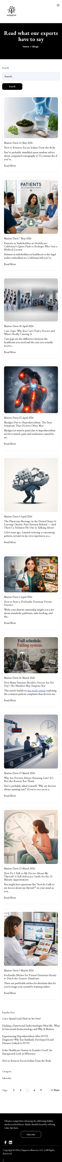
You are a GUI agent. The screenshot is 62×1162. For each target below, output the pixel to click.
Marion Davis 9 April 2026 (18, 516)
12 (52, 1090)
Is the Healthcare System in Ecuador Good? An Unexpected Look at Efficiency (27, 1051)
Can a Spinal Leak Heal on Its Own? (21, 1018)
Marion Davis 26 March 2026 (19, 677)
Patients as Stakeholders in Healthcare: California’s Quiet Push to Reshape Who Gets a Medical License (31, 246)
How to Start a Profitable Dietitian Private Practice (28, 603)
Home (26, 46)
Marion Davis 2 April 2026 (18, 597)
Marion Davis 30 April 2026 (19, 326)
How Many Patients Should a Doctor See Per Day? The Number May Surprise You (29, 684)
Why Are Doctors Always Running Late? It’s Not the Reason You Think (28, 779)
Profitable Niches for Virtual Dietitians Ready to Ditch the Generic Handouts (30, 977)
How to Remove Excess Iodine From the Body (29, 147)
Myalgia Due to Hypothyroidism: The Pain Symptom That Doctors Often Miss (28, 424)
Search (12, 86)
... (49, 1090)
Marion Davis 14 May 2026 (18, 142)
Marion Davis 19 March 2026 (19, 773)
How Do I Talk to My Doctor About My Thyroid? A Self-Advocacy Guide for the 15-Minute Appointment (28, 876)
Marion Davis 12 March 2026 (19, 868)
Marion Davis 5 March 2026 (19, 970)
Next (56, 1090)
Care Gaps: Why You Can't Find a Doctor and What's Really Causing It (29, 332)
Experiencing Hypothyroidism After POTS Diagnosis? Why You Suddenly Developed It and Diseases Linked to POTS (28, 1039)
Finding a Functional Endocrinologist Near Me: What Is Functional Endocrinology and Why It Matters (31, 1027)
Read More (10, 165)
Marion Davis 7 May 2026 (17, 238)
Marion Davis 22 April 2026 (19, 417)
